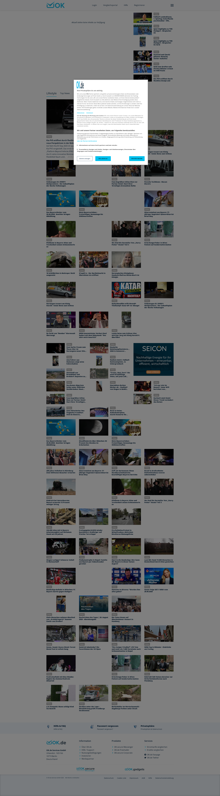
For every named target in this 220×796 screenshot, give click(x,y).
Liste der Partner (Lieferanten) (87, 141)
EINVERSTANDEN (136, 158)
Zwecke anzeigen (84, 158)
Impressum (89, 112)
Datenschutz (80, 112)
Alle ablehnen (103, 158)
